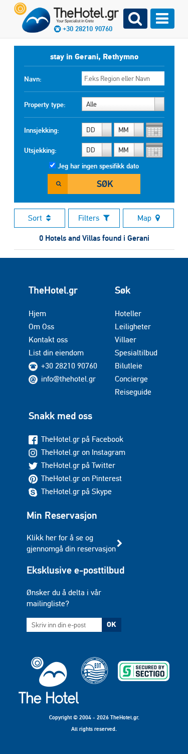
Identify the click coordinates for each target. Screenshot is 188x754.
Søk (105, 184)
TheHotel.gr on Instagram (83, 452)
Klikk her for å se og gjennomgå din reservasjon (71, 543)
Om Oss (41, 326)
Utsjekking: (40, 150)
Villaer (125, 339)
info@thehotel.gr (68, 379)
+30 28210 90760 (69, 365)
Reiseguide (133, 392)
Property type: (45, 104)
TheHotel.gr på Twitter (78, 465)
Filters (88, 218)
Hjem (37, 313)
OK (111, 624)
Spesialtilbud (136, 352)
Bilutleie (128, 365)
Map (144, 218)
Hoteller (128, 313)
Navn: (33, 78)
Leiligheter (133, 326)
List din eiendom (56, 352)
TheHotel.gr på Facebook (82, 439)
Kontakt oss (48, 339)
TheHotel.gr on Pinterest (81, 478)
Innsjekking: (41, 130)
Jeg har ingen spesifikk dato (98, 165)
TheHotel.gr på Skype (76, 491)
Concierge (131, 379)
